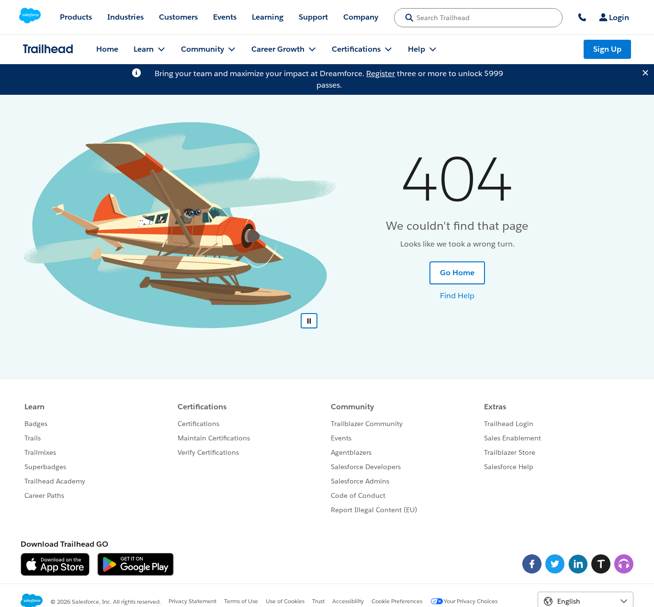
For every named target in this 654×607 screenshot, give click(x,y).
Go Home (457, 273)
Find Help (457, 296)
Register (380, 73)
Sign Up (607, 49)
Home (107, 49)
